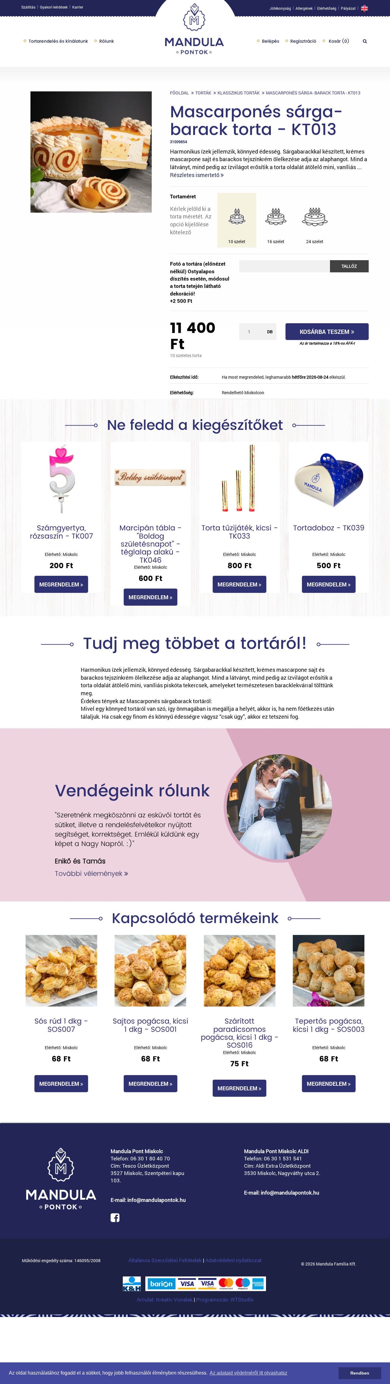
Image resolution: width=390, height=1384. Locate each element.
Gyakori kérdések (54, 7)
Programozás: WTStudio (225, 1299)
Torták (203, 93)
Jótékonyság (280, 8)
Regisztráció (303, 41)
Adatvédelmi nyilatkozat (233, 1260)
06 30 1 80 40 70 (150, 1158)
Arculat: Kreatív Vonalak (165, 1299)
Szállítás (28, 7)
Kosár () (338, 41)
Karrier (77, 7)
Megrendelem (59, 584)
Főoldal (179, 93)
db (270, 331)
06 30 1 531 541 (283, 1158)
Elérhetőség (326, 8)
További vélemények (89, 873)
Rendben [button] (359, 1373)
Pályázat (348, 8)
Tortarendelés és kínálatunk (58, 41)
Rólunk (106, 41)
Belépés (270, 41)
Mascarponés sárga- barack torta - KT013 (313, 93)
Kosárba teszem (325, 331)
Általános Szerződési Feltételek (165, 1260)
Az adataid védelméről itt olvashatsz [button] (248, 1372)
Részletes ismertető (195, 175)
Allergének (304, 8)
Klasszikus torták (239, 93)
